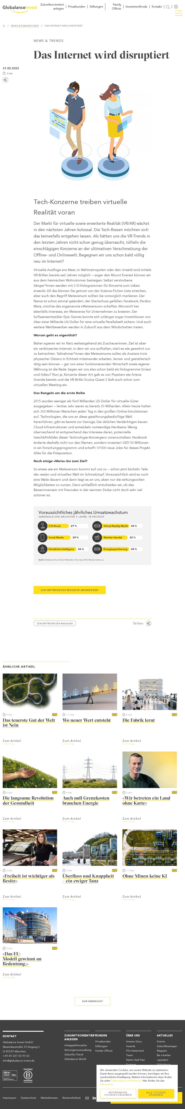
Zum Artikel (12, 741)
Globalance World (75, 1059)
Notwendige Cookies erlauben (118, 1093)
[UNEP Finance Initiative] (10, 1075)
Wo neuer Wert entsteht (87, 720)
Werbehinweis (49, 1097)
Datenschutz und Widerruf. (126, 1080)
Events (161, 1041)
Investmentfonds (136, 6)
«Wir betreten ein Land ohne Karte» (146, 800)
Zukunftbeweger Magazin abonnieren (69, 590)
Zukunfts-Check (73, 1054)
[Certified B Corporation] (28, 1075)
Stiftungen (96, 6)
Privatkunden (76, 6)
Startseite (4, 26)
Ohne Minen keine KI (144, 876)
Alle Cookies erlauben (156, 1093)
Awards (130, 1046)
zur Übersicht (92, 1001)
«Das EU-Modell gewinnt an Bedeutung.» (22, 959)
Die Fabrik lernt (138, 720)
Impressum (9, 1097)
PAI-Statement (135, 1050)
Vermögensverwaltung (77, 1050)
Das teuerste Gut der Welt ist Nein (29, 722)
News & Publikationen (25, 26)
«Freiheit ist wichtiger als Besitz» (29, 878)
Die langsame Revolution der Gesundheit (28, 800)
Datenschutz (28, 1097)
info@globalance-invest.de (19, 1060)
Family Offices (104, 1050)
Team (129, 1055)
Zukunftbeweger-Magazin (55, 623)
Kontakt (157, 6)
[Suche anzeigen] (168, 7)
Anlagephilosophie (75, 1045)
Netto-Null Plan (135, 1060)
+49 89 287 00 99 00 (16, 1056)
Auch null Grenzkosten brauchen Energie (86, 800)
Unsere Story (134, 1041)
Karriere (131, 1064)
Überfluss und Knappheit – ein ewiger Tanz (88, 878)
